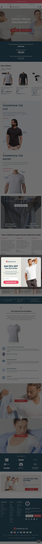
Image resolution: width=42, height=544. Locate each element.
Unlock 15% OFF (11, 282)
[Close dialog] (40, 258)
